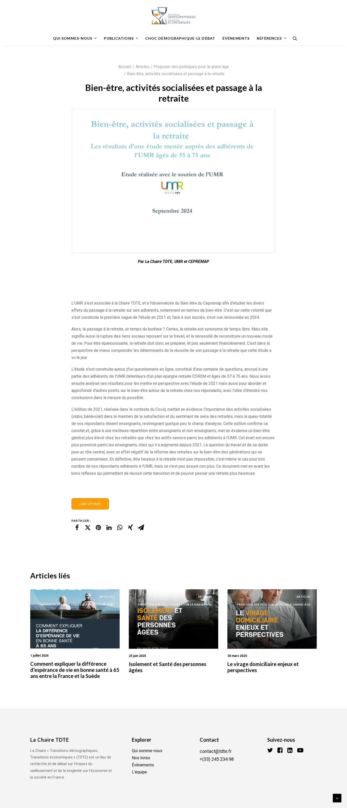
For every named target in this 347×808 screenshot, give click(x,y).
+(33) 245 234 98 (217, 759)
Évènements (143, 765)
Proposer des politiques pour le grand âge (191, 66)
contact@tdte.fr (216, 751)
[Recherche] (293, 38)
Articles (142, 66)
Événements (236, 38)
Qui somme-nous (147, 750)
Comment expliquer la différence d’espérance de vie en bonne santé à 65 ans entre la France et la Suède (74, 670)
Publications (118, 38)
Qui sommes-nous (72, 38)
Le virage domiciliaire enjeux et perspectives (263, 667)
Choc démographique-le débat (180, 38)
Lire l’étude (90, 504)
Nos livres (141, 757)
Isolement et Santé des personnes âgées (167, 667)
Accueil (124, 66)
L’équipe (139, 772)
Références (269, 38)
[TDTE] (173, 16)
